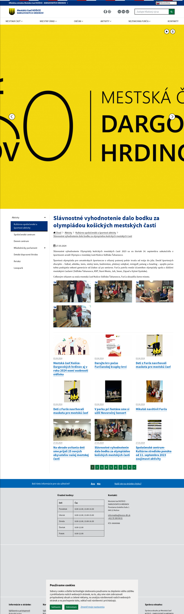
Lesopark (18, 267)
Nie (99, 483)
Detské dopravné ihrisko (26, 254)
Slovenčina (164, 3)
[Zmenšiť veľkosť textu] (119, 11)
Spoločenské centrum (24, 234)
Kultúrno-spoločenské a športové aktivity (25, 226)
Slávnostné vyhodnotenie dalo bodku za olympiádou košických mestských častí (92, 236)
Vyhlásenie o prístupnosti (19, 610)
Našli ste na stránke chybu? (128, 483)
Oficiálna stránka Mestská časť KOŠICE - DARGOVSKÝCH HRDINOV (37, 3)
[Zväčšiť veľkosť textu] (127, 11)
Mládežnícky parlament (25, 247)
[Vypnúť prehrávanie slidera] (172, 31)
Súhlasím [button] (56, 606)
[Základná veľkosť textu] (123, 11)
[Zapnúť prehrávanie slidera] (166, 31)
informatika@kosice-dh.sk (119, 515)
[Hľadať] (172, 12)
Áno (93, 483)
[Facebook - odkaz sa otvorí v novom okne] (106, 11)
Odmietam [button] (71, 606)
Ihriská (17, 261)
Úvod (58, 232)
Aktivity (15, 217)
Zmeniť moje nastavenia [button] (93, 607)
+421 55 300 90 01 (115, 518)
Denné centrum (21, 241)
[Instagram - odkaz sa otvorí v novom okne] (110, 11)
